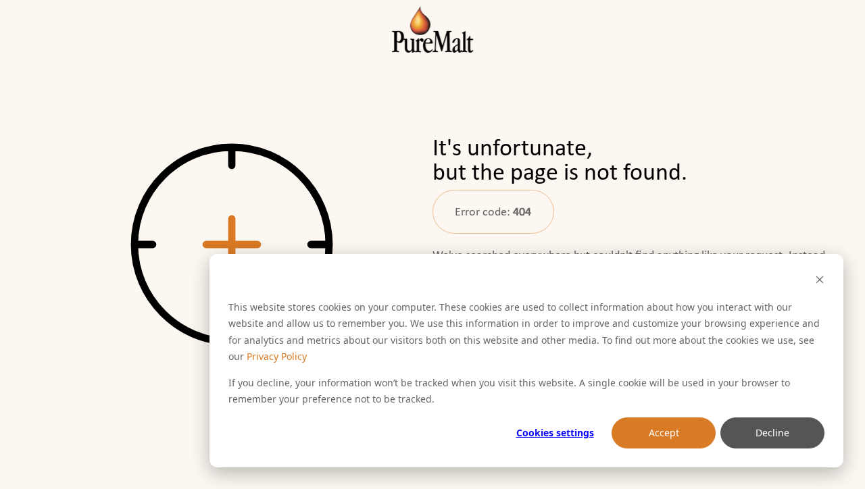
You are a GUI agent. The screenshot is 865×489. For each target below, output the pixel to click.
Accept (664, 432)
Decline (772, 432)
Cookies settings (555, 432)
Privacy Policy (277, 356)
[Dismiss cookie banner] (819, 281)
